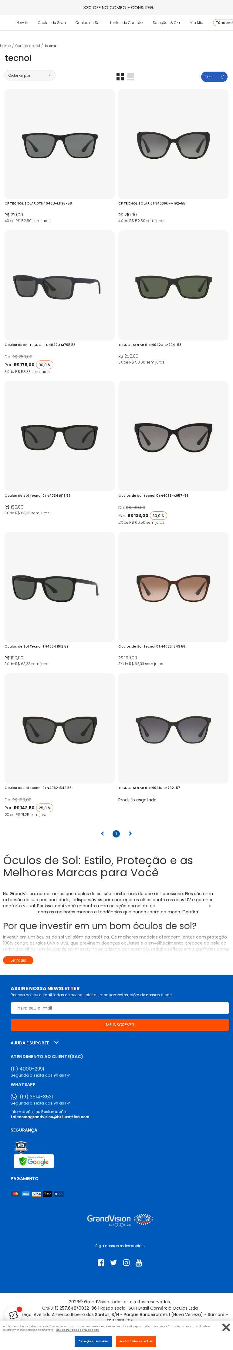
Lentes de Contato (126, 22)
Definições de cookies (94, 1341)
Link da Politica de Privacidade (77, 1330)
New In (22, 22)
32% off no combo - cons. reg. (118, 8)
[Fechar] (226, 1327)
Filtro (207, 76)
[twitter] (113, 1262)
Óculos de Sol (88, 22)
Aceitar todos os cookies (136, 1341)
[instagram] (126, 1262)
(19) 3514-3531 (36, 1097)
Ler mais (18, 960)
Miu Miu (196, 22)
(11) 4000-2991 (27, 1069)
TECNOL (51, 45)
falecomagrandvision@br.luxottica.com (50, 1116)
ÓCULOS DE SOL (27, 45)
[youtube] (139, 1262)
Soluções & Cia (166, 22)
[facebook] (101, 1262)
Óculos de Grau (52, 22)
